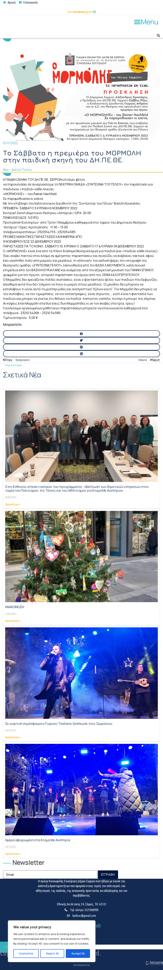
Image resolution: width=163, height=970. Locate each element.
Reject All (52, 953)
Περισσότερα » (12, 504)
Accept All (77, 953)
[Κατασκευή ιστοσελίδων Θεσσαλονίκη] (154, 964)
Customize (26, 953)
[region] (51, 941)
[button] (146, 22)
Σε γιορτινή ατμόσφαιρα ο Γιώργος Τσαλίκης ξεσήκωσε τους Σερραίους (59, 723)
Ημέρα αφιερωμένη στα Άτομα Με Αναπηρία (37, 840)
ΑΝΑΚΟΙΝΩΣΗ (14, 607)
